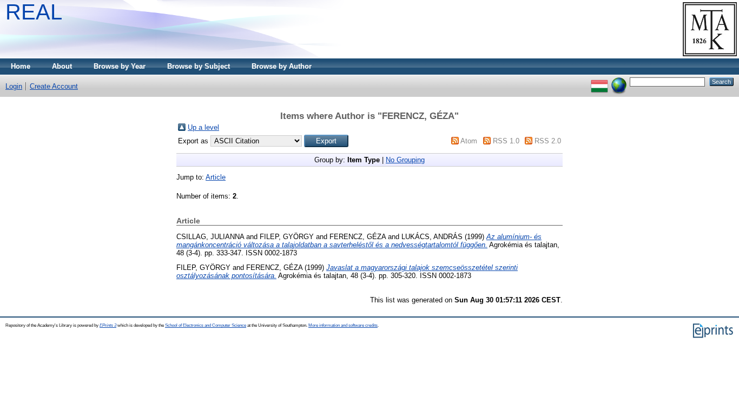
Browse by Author (282, 66)
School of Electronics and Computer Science (205, 325)
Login (13, 86)
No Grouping (405, 160)
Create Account (54, 86)
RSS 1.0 (506, 141)
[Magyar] (599, 81)
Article (216, 177)
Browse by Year (120, 66)
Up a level (203, 127)
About (62, 66)
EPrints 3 (108, 325)
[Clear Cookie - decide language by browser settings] (619, 81)
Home (20, 66)
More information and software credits (343, 325)
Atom (468, 141)
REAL (33, 12)
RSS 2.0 (548, 141)
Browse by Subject (198, 66)
